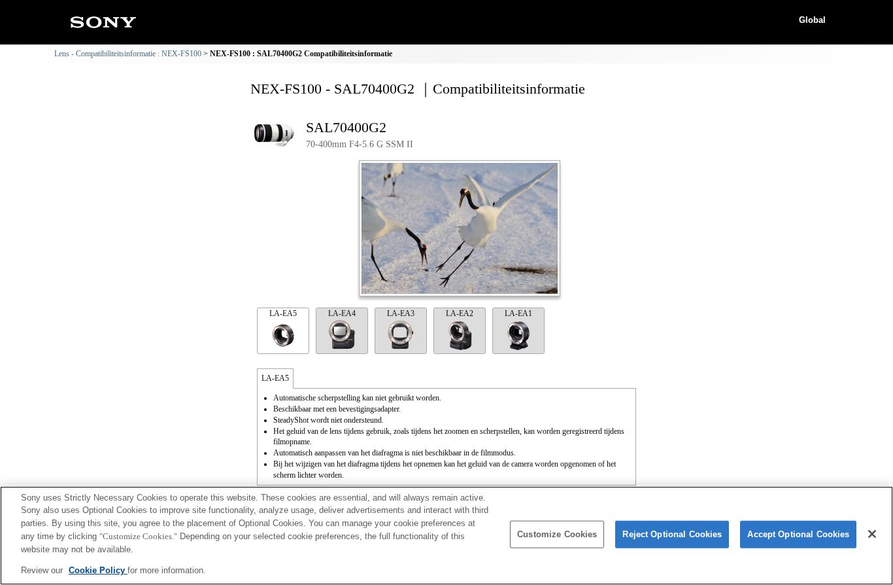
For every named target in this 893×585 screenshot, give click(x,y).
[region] (446, 535)
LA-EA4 (342, 313)
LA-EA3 (400, 313)
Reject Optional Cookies (672, 534)
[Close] (872, 534)
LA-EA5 (283, 313)
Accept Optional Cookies (798, 534)
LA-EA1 (518, 313)
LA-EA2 (459, 313)
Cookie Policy (98, 570)
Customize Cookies (557, 534)
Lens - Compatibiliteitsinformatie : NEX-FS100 (127, 53)
